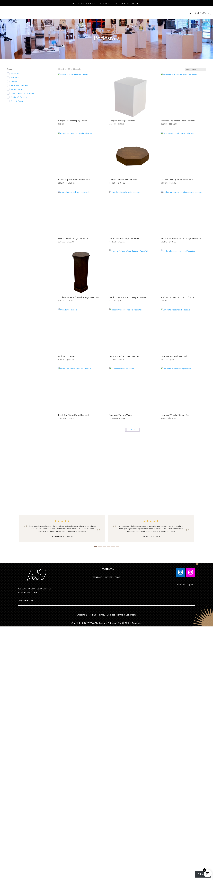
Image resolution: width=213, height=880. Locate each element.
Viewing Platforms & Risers (22, 93)
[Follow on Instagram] (180, 572)
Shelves (13, 81)
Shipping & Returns (86, 615)
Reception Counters (19, 85)
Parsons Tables (16, 89)
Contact (97, 577)
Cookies (111, 615)
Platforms (14, 77)
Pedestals (69, 13)
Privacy (101, 615)
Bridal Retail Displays (92, 13)
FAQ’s (117, 577)
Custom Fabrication (121, 13)
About (143, 13)
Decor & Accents (17, 101)
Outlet (108, 577)
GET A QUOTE (202, 13)
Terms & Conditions (126, 615)
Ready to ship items (106, 469)
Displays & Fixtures (18, 97)
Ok (167, 876)
